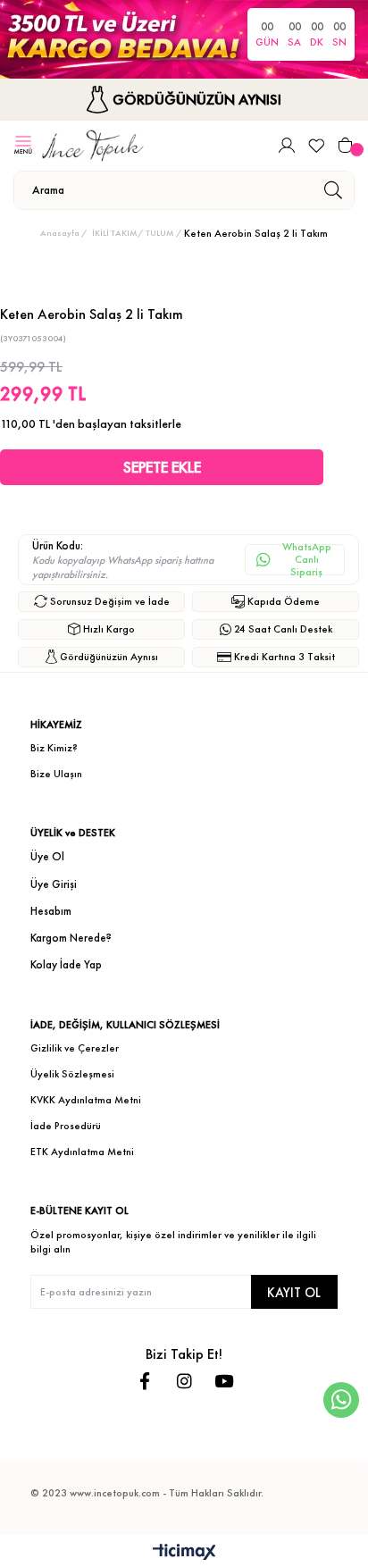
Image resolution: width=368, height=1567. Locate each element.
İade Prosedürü (65, 1126)
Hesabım (50, 910)
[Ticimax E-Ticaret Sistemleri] (184, 1553)
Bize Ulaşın (56, 774)
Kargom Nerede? (71, 937)
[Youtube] (223, 1380)
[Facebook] (145, 1380)
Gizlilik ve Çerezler (74, 1048)
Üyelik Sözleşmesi (72, 1074)
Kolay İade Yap (66, 964)
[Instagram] (184, 1380)
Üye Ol (47, 856)
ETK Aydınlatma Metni (82, 1151)
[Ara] (333, 190)
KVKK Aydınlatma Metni (85, 1100)
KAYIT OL (294, 1292)
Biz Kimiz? (54, 748)
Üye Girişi (53, 884)
